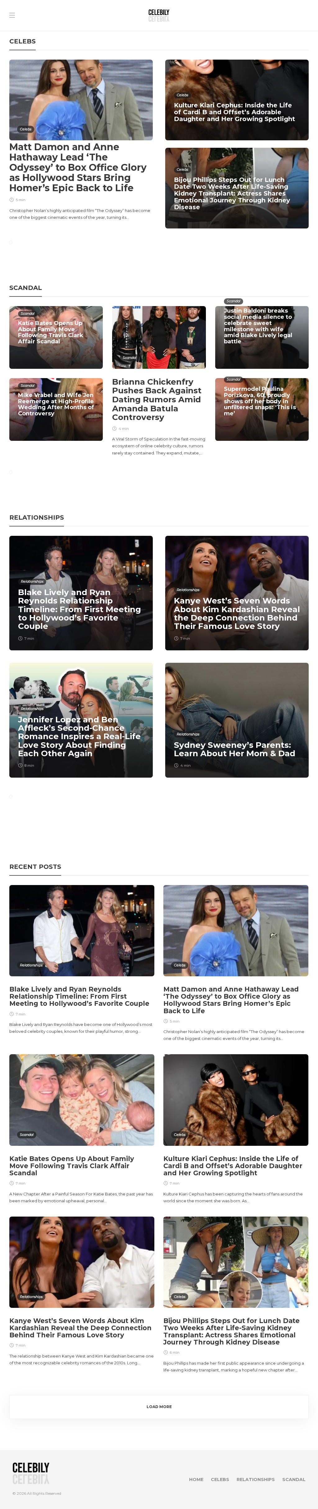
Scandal (27, 313)
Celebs (25, 129)
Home (196, 1479)
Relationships (32, 581)
